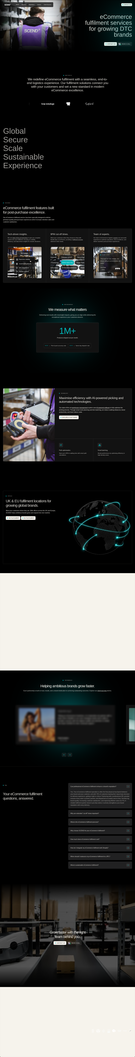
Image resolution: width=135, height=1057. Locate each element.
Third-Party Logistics (8, 1020)
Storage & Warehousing (9, 1015)
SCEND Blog (46, 1038)
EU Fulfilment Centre (8, 1035)
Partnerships (46, 1025)
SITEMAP (129, 1056)
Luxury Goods (26, 1030)
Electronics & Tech (27, 1020)
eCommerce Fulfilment (8, 1004)
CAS (24, 1038)
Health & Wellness (27, 1012)
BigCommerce (46, 1015)
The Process (46, 1028)
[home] (7, 4)
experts (115, 238)
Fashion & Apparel (27, 1007)
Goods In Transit (27, 1041)
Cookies (112, 1056)
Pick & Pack (6, 1017)
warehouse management (80, 407)
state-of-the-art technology (20, 238)
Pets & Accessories (28, 1010)
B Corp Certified (7, 1038)
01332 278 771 (95, 1025)
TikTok (44, 1010)
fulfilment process (78, 239)
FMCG (24, 1022)
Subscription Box (27, 1015)
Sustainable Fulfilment (48, 1033)
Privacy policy (121, 1056)
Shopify (45, 1004)
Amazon (45, 1012)
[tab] (100, 795)
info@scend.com (95, 1017)
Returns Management (8, 1010)
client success (102, 691)
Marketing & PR (27, 1028)
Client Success (47, 1035)
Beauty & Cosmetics (28, 1004)
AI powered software (103, 407)
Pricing (45, 1041)
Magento (45, 1007)
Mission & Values (7, 1030)
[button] (17, 4)
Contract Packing (7, 1012)
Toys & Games (26, 1025)
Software (45, 1030)
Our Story (5, 1028)
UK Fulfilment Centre (8, 1033)
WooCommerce (47, 1017)
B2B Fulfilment (6, 1007)
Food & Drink (26, 1017)
